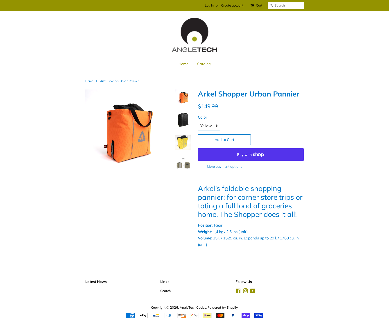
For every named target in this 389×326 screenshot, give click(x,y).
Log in (209, 5)
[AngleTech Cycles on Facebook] (238, 291)
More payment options (224, 166)
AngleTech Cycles (193, 307)
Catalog (204, 64)
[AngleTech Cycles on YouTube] (252, 291)
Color (202, 117)
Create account (232, 5)
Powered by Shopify (223, 307)
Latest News (96, 281)
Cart (259, 5)
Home (183, 64)
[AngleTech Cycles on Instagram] (245, 291)
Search (165, 291)
